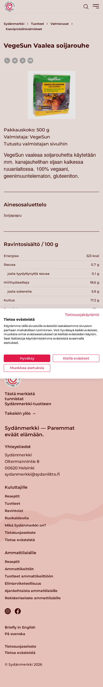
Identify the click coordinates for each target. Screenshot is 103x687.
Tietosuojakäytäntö (82, 315)
